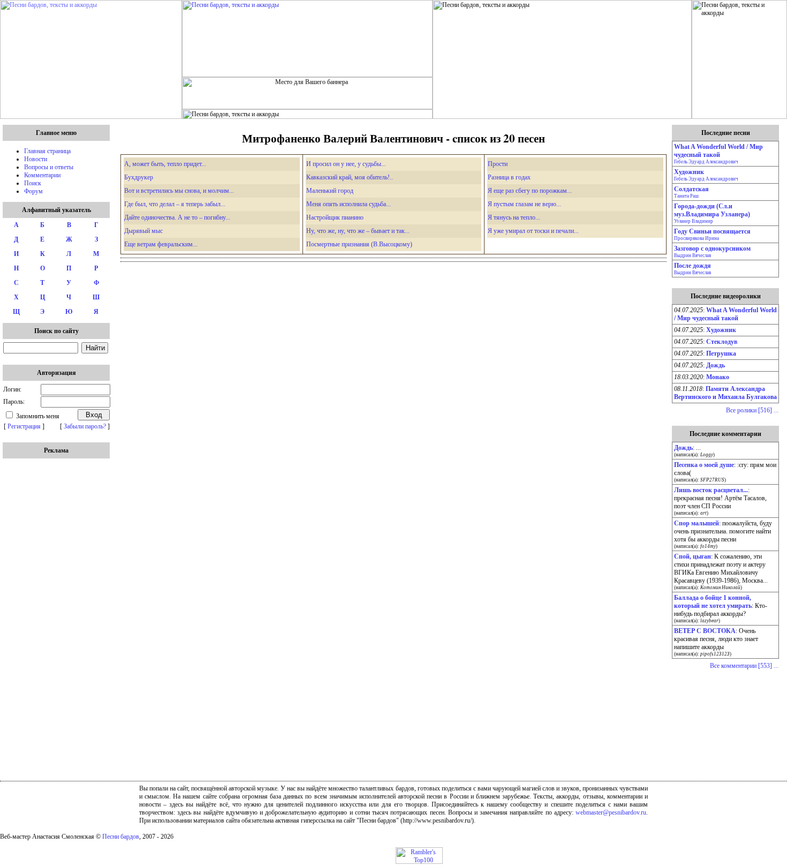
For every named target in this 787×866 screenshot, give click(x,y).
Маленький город (329, 190)
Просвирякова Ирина (696, 238)
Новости (35, 159)
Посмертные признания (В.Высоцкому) (359, 244)
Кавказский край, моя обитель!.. (349, 177)
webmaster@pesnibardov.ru (611, 812)
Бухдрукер (138, 177)
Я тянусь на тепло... (514, 217)
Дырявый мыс (143, 231)
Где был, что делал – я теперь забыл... (174, 204)
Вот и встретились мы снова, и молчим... (179, 190)
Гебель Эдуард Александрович (706, 161)
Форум (33, 191)
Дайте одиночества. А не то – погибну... (177, 217)
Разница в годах (509, 177)
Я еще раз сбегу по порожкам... (530, 190)
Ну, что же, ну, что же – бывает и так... (358, 231)
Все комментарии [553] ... (744, 665)
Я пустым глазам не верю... (524, 204)
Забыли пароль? (85, 426)
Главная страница (47, 151)
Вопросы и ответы (48, 167)
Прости (498, 164)
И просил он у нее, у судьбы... (346, 164)
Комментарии (42, 175)
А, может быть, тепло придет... (165, 164)
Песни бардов (120, 836)
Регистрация (24, 426)
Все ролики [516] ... (752, 410)
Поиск (32, 183)
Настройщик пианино (335, 217)
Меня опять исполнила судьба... (348, 204)
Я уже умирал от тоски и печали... (533, 231)
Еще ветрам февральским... (161, 244)
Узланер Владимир (693, 221)
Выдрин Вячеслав (692, 255)
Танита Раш (686, 196)
